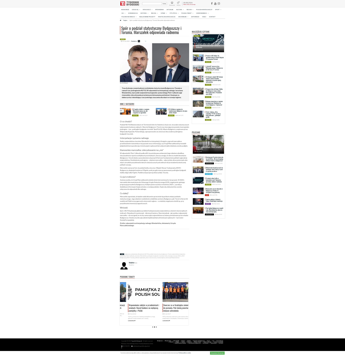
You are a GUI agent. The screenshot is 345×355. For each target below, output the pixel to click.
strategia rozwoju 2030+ (174, 256)
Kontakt (212, 16)
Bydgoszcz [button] (147, 9)
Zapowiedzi (195, 16)
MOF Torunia (130, 257)
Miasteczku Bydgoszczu (166, 16)
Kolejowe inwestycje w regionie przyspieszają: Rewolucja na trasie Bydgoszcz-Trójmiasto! (214, 103)
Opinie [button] (163, 13)
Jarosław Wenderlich (141, 256)
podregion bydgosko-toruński (155, 256)
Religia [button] (153, 13)
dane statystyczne (151, 257)
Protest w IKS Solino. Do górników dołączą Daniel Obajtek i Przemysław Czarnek (215, 57)
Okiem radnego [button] (201, 13)
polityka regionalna (140, 257)
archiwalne (205, 343)
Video (204, 16)
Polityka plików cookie (184, 353)
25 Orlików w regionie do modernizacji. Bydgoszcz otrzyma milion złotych (178, 111)
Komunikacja (133, 13)
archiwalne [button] (182, 16)
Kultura (183, 340)
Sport (208, 340)
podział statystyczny (155, 254)
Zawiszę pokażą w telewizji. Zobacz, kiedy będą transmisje (214, 200)
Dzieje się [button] (135, 9)
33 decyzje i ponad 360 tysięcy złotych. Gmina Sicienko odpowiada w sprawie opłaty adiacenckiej (214, 79)
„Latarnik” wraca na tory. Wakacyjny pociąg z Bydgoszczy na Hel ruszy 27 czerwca (214, 68)
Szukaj (164, 3)
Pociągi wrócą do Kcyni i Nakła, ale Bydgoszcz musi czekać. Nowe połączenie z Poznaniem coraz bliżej (214, 91)
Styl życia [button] (173, 13)
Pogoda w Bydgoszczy (204, 9)
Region (125, 20)
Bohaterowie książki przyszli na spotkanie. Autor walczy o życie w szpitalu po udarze (214, 169)
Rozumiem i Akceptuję (217, 353)
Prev (122, 294)
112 (213, 340)
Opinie (183, 342)
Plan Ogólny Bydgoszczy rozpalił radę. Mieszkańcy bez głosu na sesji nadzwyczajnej (214, 210)
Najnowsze (125, 9)
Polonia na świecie (218, 342)
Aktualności (141, 254)
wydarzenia (134, 254)
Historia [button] (144, 13)
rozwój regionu (161, 257)
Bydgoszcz (160, 340)
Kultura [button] (179, 9)
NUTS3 (147, 254)
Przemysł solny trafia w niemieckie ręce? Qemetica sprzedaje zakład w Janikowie (214, 180)
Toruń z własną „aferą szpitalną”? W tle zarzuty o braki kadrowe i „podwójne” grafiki (213, 114)
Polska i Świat (197, 342)
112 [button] (122, 13)
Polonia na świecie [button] (128, 16)
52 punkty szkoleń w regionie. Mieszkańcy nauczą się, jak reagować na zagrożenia (141, 111)
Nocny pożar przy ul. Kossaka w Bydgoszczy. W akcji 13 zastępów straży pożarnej (214, 190)
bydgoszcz (127, 254)
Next (185, 294)
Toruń (169, 254)
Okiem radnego (207, 342)
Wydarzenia (159, 9)
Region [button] (189, 9)
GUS (165, 256)
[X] (139, 41)
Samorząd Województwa (172, 257)
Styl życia (189, 342)
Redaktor (134, 41)
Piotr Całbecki (130, 256)
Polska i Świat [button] (186, 13)
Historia (171, 342)
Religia (177, 342)
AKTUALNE (170, 9)
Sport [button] (217, 9)
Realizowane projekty (147, 16)
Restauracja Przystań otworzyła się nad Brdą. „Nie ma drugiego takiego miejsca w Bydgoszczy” (214, 159)
